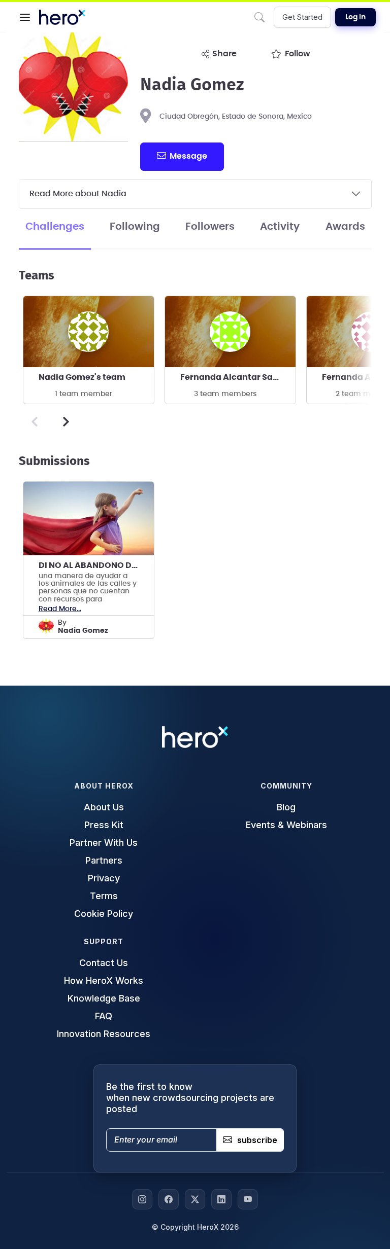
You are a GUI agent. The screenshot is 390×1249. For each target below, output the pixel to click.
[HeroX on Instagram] (142, 1199)
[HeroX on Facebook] (168, 1199)
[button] (25, 17)
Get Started (302, 17)
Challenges (54, 227)
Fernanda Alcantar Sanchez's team (238, 377)
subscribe (257, 1140)
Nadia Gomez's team (82, 377)
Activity (280, 227)
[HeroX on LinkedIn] (221, 1199)
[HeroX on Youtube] (248, 1199)
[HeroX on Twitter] (195, 1199)
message (188, 156)
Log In (355, 17)
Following (135, 227)
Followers (210, 227)
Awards (345, 227)
